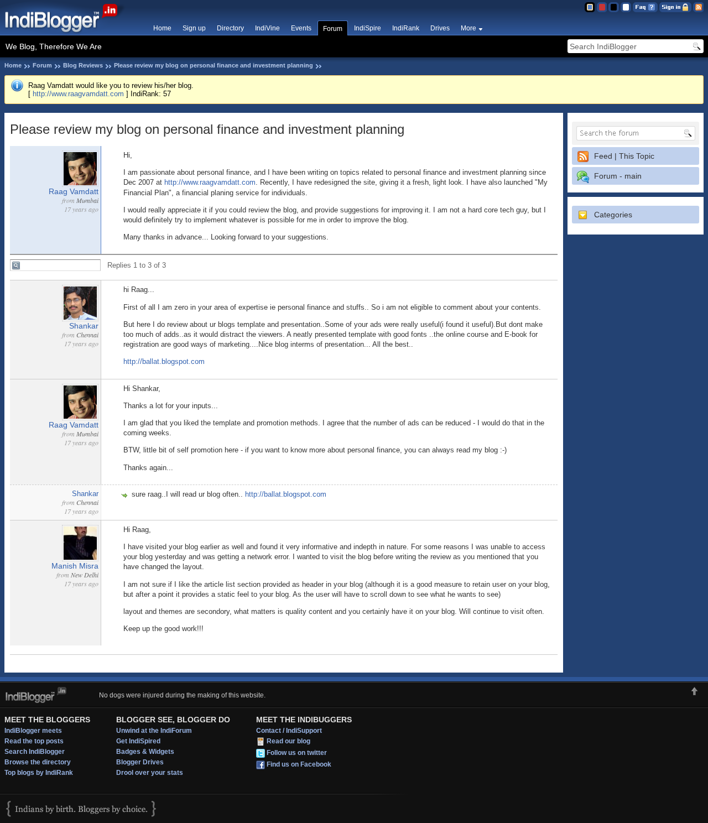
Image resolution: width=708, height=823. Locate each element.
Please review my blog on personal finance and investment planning (213, 65)
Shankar (83, 325)
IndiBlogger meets (33, 731)
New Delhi (84, 574)
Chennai (87, 334)
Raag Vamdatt (73, 191)
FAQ (645, 7)
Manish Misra (74, 565)
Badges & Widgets (145, 752)
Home (162, 28)
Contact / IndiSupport (289, 731)
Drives (440, 28)
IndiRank (405, 28)
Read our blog (288, 741)
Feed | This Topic (624, 156)
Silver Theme (613, 7)
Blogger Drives (140, 762)
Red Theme (601, 7)
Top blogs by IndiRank (38, 773)
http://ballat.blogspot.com (164, 361)
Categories (613, 214)
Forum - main (618, 175)
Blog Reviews (83, 65)
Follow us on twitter (297, 753)
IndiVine (267, 28)
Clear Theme (626, 7)
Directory (230, 28)
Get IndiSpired (138, 741)
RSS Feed (698, 7)
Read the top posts (34, 741)
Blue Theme (589, 7)
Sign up (194, 28)
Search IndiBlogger (34, 752)
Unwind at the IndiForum (154, 731)
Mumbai (87, 200)
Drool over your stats (149, 773)
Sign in (675, 7)
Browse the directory (37, 762)
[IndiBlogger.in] (66, 33)
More (468, 28)
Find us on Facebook (299, 764)
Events (301, 28)
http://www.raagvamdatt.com (78, 94)
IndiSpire (367, 28)
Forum (332, 29)
